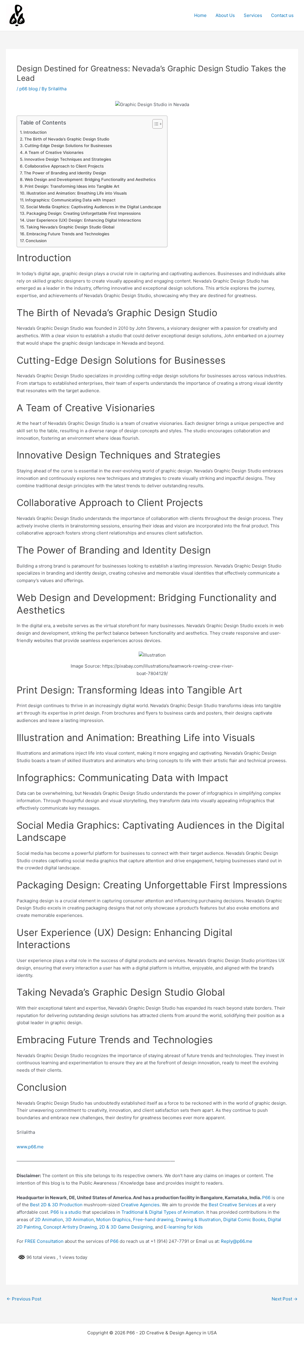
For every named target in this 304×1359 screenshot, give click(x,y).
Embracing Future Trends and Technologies (67, 233)
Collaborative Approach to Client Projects (64, 166)
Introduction (35, 132)
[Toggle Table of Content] (154, 124)
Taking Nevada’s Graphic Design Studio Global (70, 227)
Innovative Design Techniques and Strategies (67, 159)
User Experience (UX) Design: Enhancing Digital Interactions (83, 220)
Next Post (284, 1299)
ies (156, 1204)
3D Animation (79, 1219)
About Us (225, 15)
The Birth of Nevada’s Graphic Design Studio (66, 139)
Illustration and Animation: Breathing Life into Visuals (76, 193)
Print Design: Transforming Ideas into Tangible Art (72, 186)
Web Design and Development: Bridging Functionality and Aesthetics (90, 179)
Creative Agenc (136, 1204)
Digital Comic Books (244, 1219)
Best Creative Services (233, 1204)
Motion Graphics (113, 1219)
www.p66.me (30, 1147)
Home (200, 15)
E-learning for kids (183, 1227)
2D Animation (49, 1219)
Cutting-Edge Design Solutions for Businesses (68, 145)
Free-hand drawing (153, 1219)
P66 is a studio (65, 1212)
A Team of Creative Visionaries (54, 152)
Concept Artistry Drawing (70, 1227)
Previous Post (24, 1299)
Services (253, 15)
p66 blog (28, 89)
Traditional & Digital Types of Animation (162, 1212)
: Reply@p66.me (235, 1241)
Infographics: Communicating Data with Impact (70, 200)
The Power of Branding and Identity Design (65, 173)
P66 (266, 1197)
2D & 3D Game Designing (126, 1227)
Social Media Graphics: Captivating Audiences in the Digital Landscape (93, 206)
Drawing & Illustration (198, 1219)
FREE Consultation (44, 1241)
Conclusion (36, 240)
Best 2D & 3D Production (56, 1204)
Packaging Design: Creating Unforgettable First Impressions (83, 213)
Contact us (282, 15)
